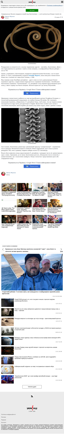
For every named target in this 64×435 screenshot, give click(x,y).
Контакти (3, 422)
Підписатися (34, 93)
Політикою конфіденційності (54, 5)
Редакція (3, 419)
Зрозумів (32, 10)
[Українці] (32, 2)
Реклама (3, 417)
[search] (2, 2)
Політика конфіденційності (8, 414)
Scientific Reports (34, 75)
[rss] (32, 396)
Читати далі (32, 387)
